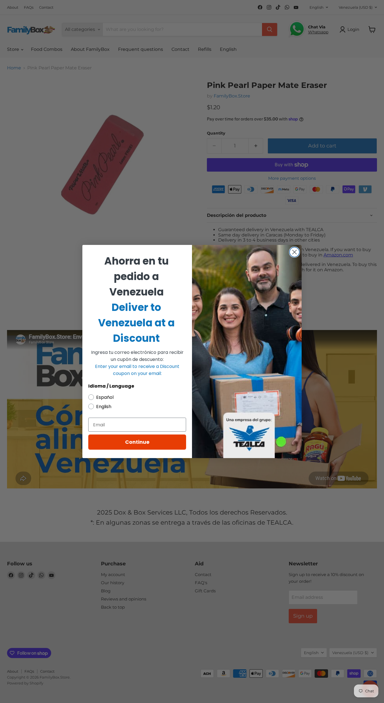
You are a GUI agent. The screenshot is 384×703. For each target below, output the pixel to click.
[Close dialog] (294, 252)
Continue (137, 441)
